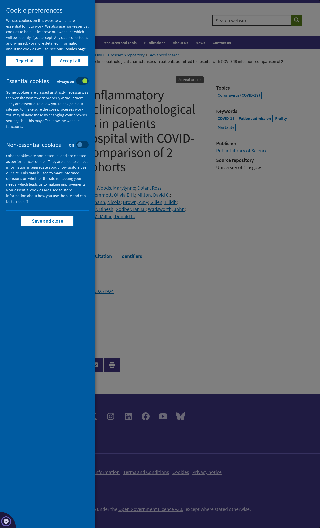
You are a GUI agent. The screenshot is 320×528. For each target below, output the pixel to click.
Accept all (70, 60)
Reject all (25, 60)
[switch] (51, 81)
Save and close (47, 221)
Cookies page (75, 48)
